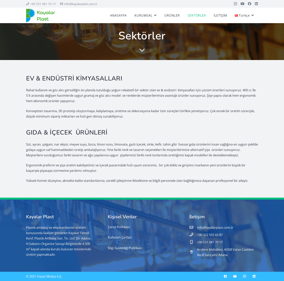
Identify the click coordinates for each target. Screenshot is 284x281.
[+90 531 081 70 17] (193, 242)
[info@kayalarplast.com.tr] (193, 227)
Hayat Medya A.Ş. (49, 276)
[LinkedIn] (256, 3)
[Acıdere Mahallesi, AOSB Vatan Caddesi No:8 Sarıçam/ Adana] (193, 252)
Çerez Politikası (119, 227)
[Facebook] (249, 3)
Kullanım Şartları (120, 237)
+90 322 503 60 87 (210, 235)
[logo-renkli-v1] (41, 15)
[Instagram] (235, 4)
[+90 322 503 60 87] (193, 235)
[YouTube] (242, 3)
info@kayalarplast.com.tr (215, 227)
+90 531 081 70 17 (210, 242)
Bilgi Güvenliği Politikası (125, 248)
